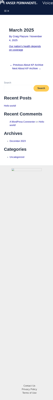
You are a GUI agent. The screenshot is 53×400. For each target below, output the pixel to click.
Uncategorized (17, 157)
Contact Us (29, 385)
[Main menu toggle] (7, 11)
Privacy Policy (29, 389)
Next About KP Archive (26, 68)
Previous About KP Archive (26, 64)
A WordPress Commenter (22, 122)
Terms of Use (29, 392)
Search (7, 82)
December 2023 (18, 141)
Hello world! (10, 106)
